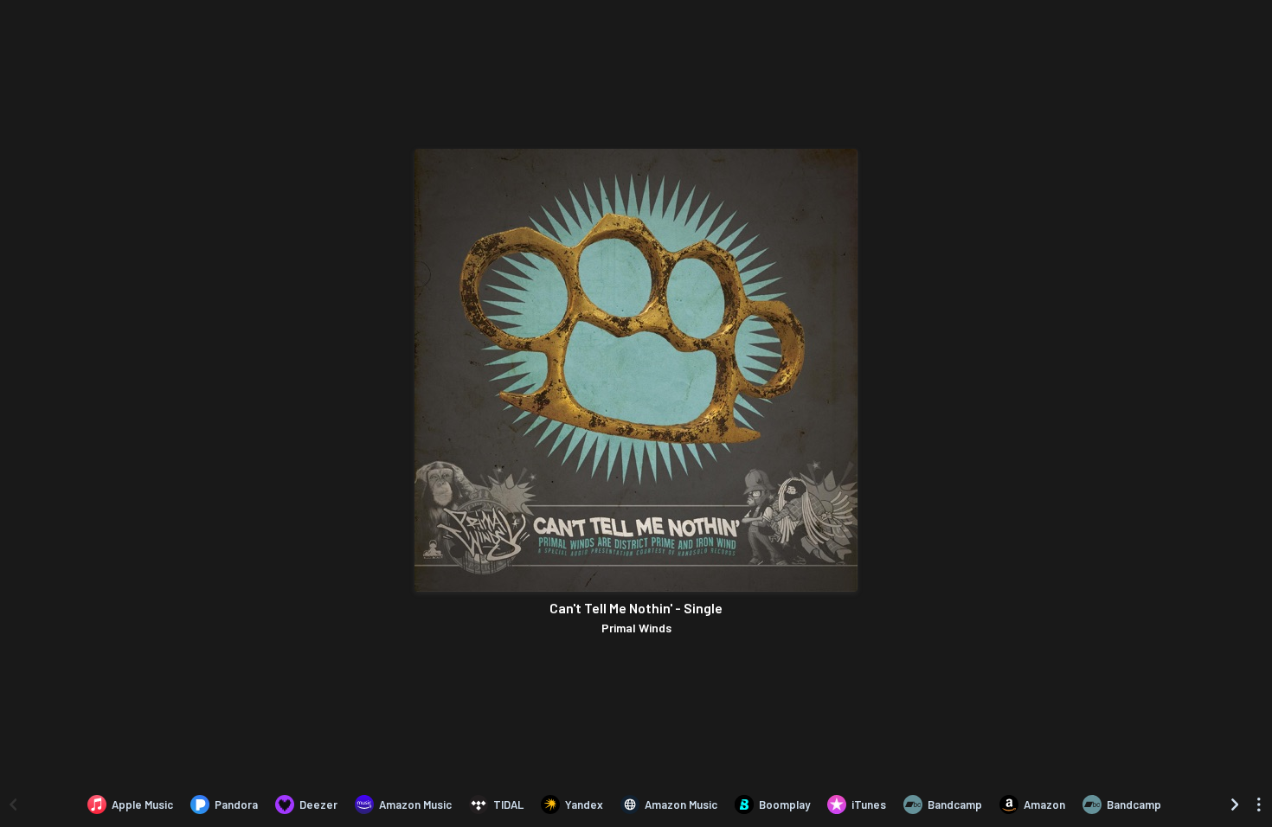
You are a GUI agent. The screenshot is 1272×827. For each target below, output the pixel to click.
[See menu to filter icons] (1259, 804)
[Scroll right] (1235, 804)
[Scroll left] (13, 804)
